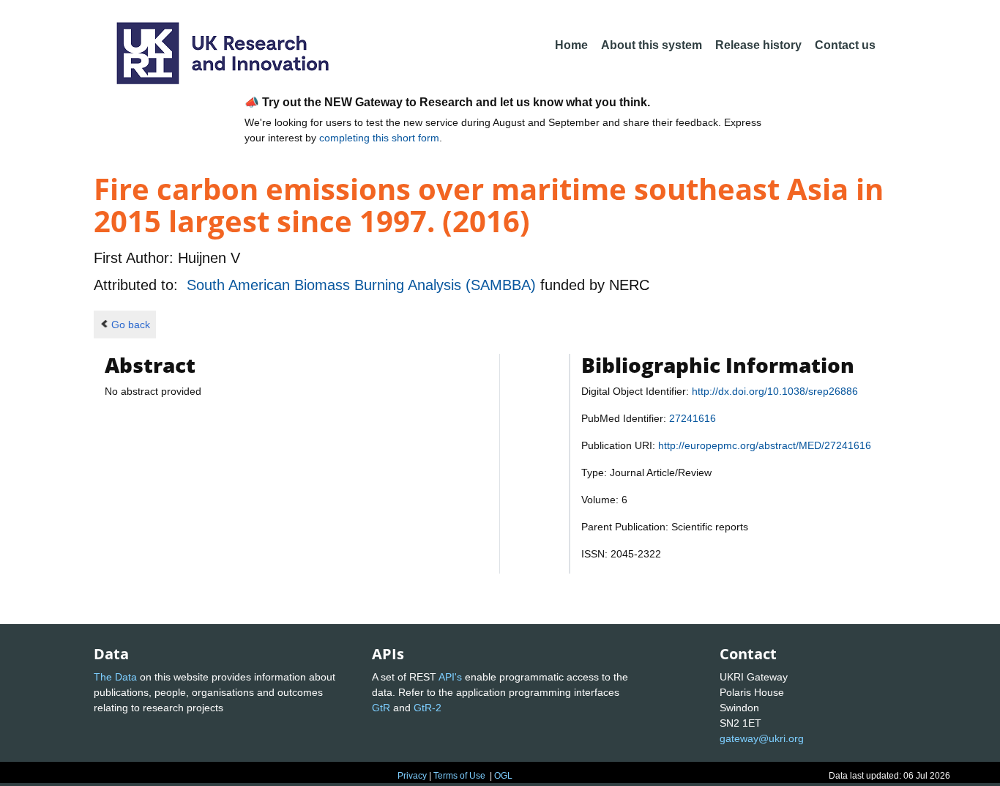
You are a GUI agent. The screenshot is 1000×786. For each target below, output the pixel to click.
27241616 (692, 418)
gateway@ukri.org (762, 738)
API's (450, 677)
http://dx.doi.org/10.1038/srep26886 (775, 391)
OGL (503, 776)
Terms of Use (459, 776)
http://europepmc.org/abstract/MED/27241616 (764, 445)
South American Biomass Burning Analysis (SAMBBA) (363, 285)
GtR (381, 707)
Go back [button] (130, 324)
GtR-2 (427, 707)
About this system (651, 45)
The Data (115, 677)
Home (571, 45)
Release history (758, 45)
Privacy (412, 776)
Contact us (845, 45)
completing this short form (379, 138)
